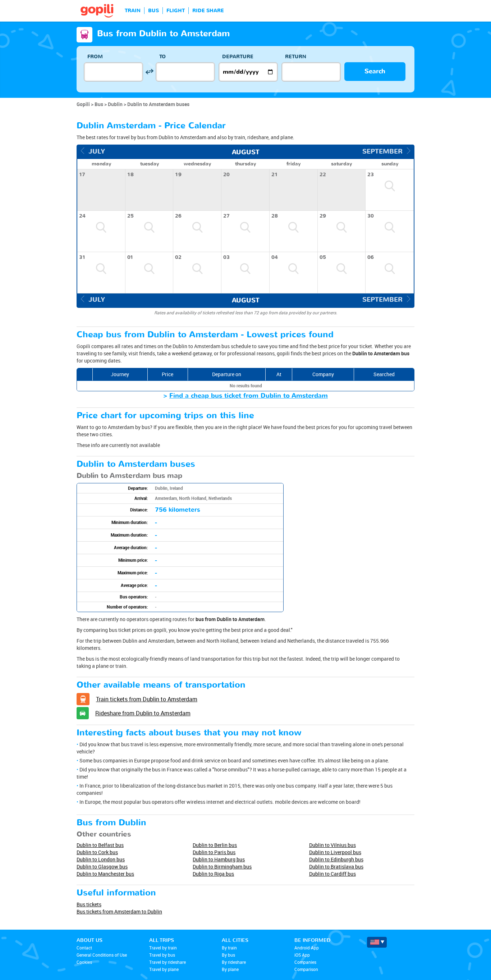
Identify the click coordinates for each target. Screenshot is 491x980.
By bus (228, 955)
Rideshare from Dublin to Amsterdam (143, 713)
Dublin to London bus (101, 859)
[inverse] (149, 71)
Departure (237, 56)
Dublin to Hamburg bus (219, 859)
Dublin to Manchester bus (105, 873)
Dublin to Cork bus (97, 852)
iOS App (302, 955)
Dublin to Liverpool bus (335, 852)
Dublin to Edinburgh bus (336, 859)
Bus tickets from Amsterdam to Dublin (119, 911)
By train (229, 948)
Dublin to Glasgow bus (102, 866)
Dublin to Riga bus (213, 873)
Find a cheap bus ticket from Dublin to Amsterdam (248, 395)
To (162, 56)
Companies (305, 962)
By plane (230, 969)
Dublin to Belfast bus (100, 845)
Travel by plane (164, 969)
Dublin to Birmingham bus (222, 866)
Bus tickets (89, 904)
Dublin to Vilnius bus (332, 845)
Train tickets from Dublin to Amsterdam (146, 699)
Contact (84, 948)
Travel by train (163, 948)
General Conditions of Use (102, 955)
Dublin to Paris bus (214, 852)
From (95, 56)
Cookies (84, 962)
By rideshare (234, 962)
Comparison (306, 969)
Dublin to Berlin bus (215, 845)
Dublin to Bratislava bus (336, 866)
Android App (306, 948)
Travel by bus (162, 955)
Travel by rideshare (167, 962)
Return (295, 56)
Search (374, 71)
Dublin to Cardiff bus (332, 873)
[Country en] (377, 942)
